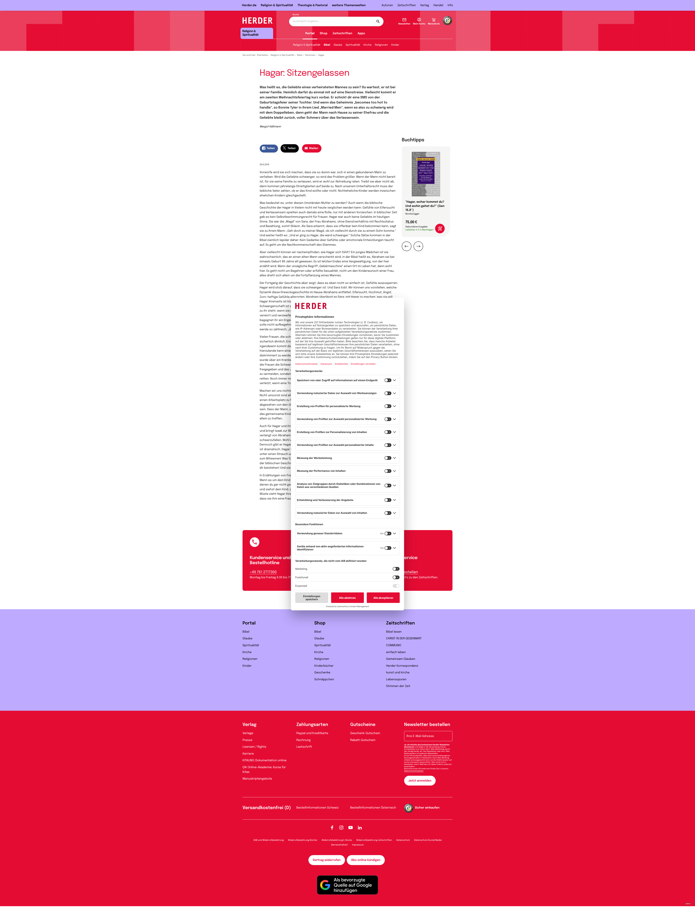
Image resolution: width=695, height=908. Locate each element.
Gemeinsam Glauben (400, 659)
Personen (310, 55)
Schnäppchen (324, 679)
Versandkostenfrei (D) (267, 808)
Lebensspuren (396, 679)
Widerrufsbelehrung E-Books (337, 840)
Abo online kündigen (365, 860)
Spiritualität (353, 45)
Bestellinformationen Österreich (373, 807)
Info (450, 5)
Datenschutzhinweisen (414, 771)
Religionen (381, 45)
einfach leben (396, 652)
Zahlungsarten (312, 724)
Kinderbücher (324, 665)
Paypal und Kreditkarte (312, 733)
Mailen (313, 148)
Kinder (395, 45)
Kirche (368, 45)
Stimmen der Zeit (398, 686)
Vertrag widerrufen (327, 860)
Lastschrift (304, 746)
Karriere (248, 753)
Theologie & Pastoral (313, 5)
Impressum (358, 845)
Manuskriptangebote (257, 778)
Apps (361, 33)
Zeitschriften (406, 5)
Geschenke (322, 672)
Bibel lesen (394, 631)
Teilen (271, 148)
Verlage (248, 733)
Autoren (387, 5)
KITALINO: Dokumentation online (265, 760)
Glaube (338, 45)
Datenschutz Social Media (428, 840)
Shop (323, 33)
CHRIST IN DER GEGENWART (404, 638)
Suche (296, 15)
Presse (247, 740)
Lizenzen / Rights (254, 746)
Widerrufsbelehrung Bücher (302, 840)
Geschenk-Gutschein (365, 733)
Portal (310, 33)
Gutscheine (362, 724)
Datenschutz (403, 840)
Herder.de (249, 5)
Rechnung (303, 740)
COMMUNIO (393, 645)
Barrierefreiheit (339, 845)
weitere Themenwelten (349, 5)
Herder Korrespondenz (402, 665)
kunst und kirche (397, 672)
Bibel (327, 45)
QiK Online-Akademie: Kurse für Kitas (264, 770)
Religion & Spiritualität (277, 5)
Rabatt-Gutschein (362, 740)
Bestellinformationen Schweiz (317, 807)
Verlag (424, 5)
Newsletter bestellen (427, 724)
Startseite (262, 55)
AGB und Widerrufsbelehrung (268, 840)
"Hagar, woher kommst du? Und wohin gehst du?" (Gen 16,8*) (425, 206)
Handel (438, 5)
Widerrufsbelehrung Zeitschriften (374, 840)
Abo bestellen (405, 572)
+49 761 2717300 (263, 572)
